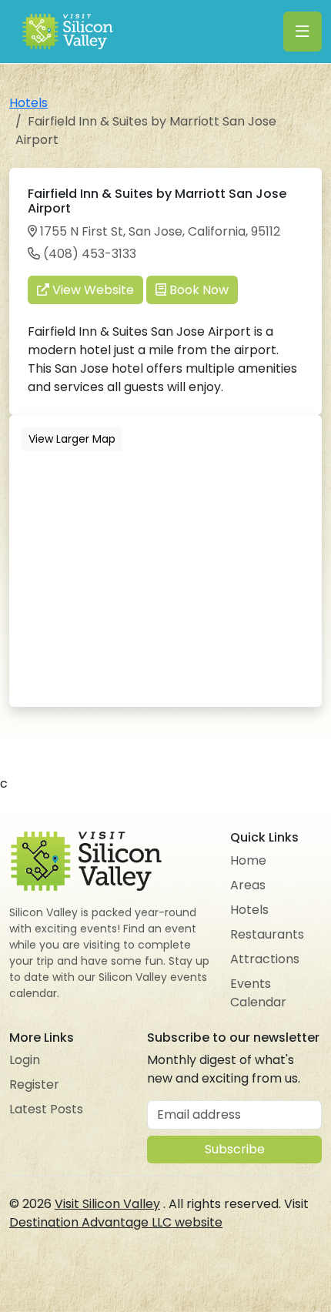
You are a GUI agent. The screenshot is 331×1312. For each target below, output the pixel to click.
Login (24, 1060)
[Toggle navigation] (302, 32)
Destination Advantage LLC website (115, 1222)
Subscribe (235, 1149)
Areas (248, 885)
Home (248, 860)
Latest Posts (46, 1109)
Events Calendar (258, 993)
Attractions (264, 959)
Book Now (197, 290)
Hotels (28, 103)
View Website (91, 290)
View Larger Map (71, 439)
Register (34, 1084)
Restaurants (267, 934)
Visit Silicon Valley (107, 1204)
